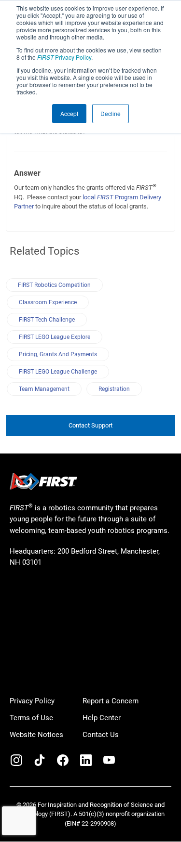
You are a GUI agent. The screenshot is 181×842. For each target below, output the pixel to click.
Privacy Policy (64, 57)
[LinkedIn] (86, 760)
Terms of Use (31, 717)
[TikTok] (39, 760)
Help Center (102, 717)
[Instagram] (16, 760)
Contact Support (90, 425)
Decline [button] (110, 113)
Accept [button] (69, 113)
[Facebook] (63, 760)
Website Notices (36, 734)
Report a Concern (111, 701)
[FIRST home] (43, 482)
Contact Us (101, 734)
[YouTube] (109, 760)
